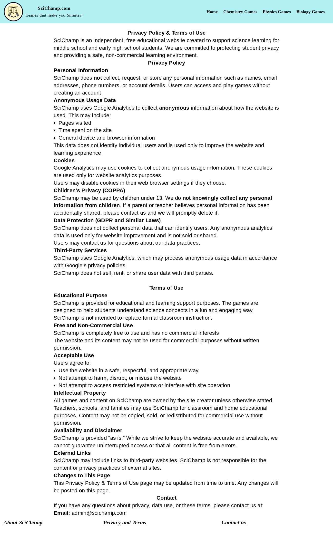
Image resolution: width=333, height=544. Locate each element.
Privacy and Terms (124, 522)
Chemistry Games (240, 12)
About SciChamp (23, 522)
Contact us (234, 522)
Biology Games (310, 12)
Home (212, 12)
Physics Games (277, 12)
